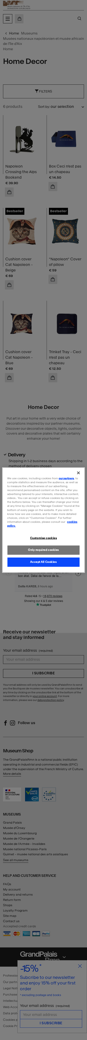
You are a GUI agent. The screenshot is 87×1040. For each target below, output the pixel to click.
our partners (66, 478)
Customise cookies (43, 538)
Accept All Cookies (43, 561)
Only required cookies (43, 549)
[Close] (78, 473)
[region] (43, 520)
